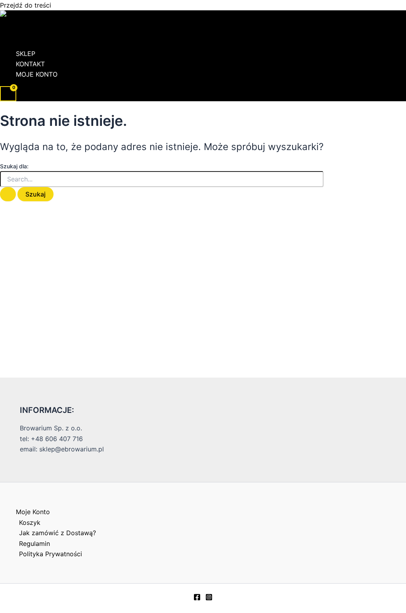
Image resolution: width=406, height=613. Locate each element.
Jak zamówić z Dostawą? (57, 533)
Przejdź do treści (25, 5)
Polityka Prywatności (50, 554)
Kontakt (30, 64)
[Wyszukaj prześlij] (8, 194)
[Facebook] (197, 598)
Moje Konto (36, 74)
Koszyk (29, 522)
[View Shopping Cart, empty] (8, 94)
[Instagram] (209, 598)
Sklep (25, 54)
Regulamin (34, 543)
